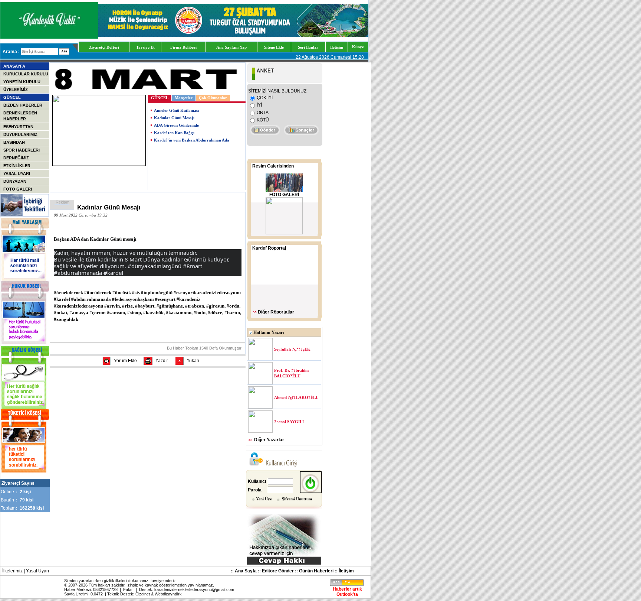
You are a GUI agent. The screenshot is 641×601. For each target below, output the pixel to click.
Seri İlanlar (308, 47)
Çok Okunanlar (213, 98)
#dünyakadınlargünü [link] (154, 266)
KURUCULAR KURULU (25, 74)
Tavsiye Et (145, 47)
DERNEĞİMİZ (16, 158)
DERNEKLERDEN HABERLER (20, 116)
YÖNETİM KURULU (21, 81)
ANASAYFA (14, 66)
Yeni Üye (264, 499)
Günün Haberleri (316, 571)
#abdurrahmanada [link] (78, 272)
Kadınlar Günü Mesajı (174, 118)
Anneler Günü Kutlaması (176, 110)
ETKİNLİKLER (16, 165)
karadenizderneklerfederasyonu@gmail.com (194, 589)
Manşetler (184, 98)
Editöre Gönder (278, 571)
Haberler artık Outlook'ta (347, 592)
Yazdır (161, 360)
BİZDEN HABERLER (22, 105)
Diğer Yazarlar (269, 439)
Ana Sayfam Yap (231, 47)
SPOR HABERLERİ (21, 150)
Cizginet (142, 594)
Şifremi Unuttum (297, 499)
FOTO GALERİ (17, 189)
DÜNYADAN (14, 181)
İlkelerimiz (12, 571)
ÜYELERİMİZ (15, 89)
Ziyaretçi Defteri (104, 47)
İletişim (336, 47)
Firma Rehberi (183, 47)
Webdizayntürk (168, 594)
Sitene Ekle (274, 47)
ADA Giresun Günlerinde (176, 125)
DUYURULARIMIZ (20, 134)
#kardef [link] (113, 272)
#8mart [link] (192, 266)
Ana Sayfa (246, 571)
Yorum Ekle (125, 360)
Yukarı (193, 360)
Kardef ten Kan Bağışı (174, 132)
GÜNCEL (12, 97)
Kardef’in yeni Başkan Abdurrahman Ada (191, 140)
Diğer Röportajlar (276, 312)
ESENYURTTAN (18, 126)
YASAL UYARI (16, 173)
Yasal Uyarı (37, 571)
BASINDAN (14, 142)
